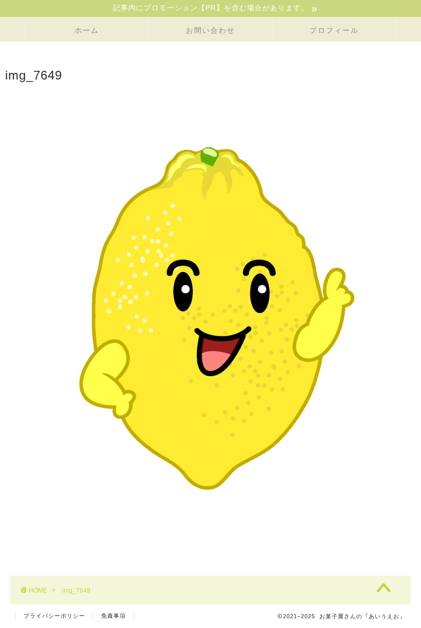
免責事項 (113, 616)
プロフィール (334, 30)
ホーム (86, 30)
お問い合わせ (210, 30)
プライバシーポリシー (54, 616)
